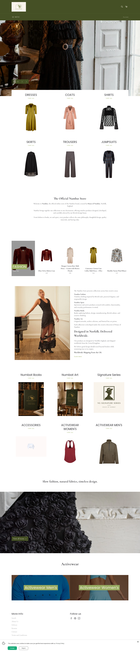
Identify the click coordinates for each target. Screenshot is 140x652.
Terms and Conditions (19, 635)
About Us (15, 621)
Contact (14, 632)
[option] (70, 58)
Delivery (14, 625)
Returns (14, 628)
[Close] (138, 642)
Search (14, 618)
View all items (20, 538)
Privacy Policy (60, 643)
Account (125, 17)
